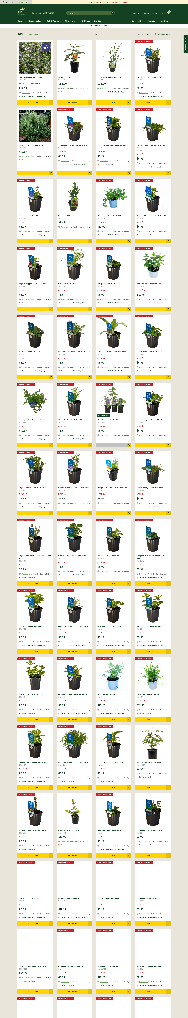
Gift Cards (86, 21)
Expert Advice (137, 21)
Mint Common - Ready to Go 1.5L (150, 284)
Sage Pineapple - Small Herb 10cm (33, 284)
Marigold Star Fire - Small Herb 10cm (112, 488)
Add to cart (33, 102)
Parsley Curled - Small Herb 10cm (72, 556)
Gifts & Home (70, 21)
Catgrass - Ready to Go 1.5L (148, 694)
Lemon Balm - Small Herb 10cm (149, 352)
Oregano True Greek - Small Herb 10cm (150, 557)
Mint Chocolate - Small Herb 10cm (111, 830)
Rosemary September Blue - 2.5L (32, 966)
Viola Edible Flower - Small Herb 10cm (112, 145)
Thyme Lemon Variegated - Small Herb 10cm (35, 557)
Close (186, 35)
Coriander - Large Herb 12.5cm (149, 830)
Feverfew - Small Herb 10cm (109, 626)
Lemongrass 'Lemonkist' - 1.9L (109, 77)
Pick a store (26, 93)
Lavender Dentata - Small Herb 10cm (73, 488)
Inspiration (152, 21)
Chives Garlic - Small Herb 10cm (71, 420)
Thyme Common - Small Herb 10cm (151, 77)
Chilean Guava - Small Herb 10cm (32, 830)
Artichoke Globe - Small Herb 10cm (111, 352)
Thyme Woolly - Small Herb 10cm (150, 488)
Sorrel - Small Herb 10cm (29, 898)
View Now (125, 2)
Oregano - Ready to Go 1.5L (108, 966)
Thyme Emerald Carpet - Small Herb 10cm (152, 146)
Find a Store (136, 13)
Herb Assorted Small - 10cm (108, 420)
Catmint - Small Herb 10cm (108, 556)
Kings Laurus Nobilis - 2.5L (68, 830)
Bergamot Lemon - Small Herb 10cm (73, 966)
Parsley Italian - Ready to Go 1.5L (32, 420)
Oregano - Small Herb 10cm (108, 284)
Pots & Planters (53, 21)
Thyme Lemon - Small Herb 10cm (32, 488)
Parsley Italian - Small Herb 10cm (32, 762)
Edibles (97, 26)
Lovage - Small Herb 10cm (108, 898)
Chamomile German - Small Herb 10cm (74, 352)
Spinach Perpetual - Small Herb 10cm (152, 420)
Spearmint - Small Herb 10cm (31, 694)
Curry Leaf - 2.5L (65, 77)
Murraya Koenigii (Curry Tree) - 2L (150, 762)
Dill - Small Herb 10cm (67, 284)
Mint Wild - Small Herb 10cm (30, 626)
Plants (20, 21)
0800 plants (48, 13)
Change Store (22, 2)
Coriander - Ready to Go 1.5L (109, 216)
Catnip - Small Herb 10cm (29, 352)
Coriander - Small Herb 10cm (148, 898)
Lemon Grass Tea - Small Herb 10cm (73, 626)
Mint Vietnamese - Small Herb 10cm (72, 694)
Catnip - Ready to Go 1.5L (68, 898)
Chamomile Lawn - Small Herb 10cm (73, 762)
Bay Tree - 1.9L (64, 216)
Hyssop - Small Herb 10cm (29, 216)
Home (83, 26)
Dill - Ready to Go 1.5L (106, 694)
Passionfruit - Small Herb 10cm (110, 762)
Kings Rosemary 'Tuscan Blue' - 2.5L (33, 77)
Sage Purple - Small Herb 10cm (149, 966)
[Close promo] (185, 2)
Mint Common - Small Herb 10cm (150, 626)
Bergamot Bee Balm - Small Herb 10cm (152, 216)
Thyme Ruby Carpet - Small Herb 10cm (74, 145)
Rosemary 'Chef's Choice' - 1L (31, 145)
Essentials (97, 21)
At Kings (164, 21)
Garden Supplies (35, 21)
